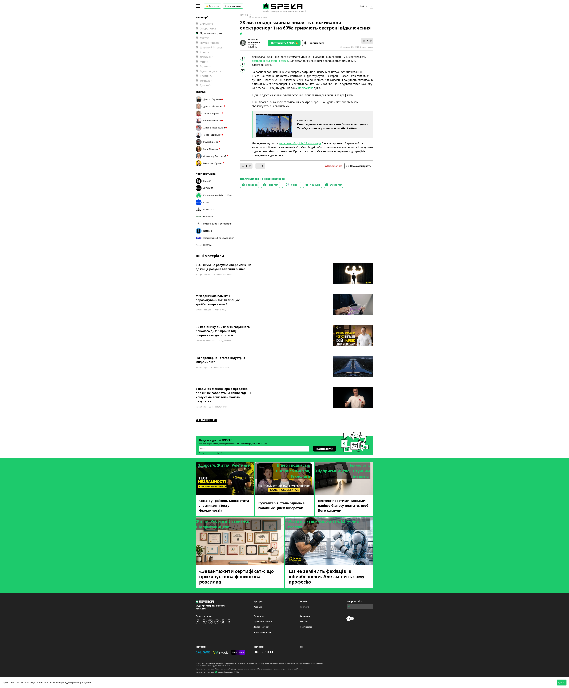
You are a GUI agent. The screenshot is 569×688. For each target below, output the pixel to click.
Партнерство (306, 626)
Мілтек (204, 38)
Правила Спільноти (263, 621)
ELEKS (206, 202)
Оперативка (208, 28)
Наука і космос (209, 42)
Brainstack (208, 209)
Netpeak (207, 230)
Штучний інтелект (212, 47)
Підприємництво (258, 17)
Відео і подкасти (210, 71)
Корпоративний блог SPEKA (217, 195)
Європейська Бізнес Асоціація (218, 237)
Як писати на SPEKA (262, 632)
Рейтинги (206, 76)
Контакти (304, 606)
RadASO (207, 181)
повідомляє (305, 88)
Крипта (204, 52)
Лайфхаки (206, 57)
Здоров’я (205, 85)
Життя (204, 61)
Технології (206, 80)
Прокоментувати (360, 166)
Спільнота (206, 23)
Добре (561, 682)
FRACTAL (207, 245)
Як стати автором (233, 6)
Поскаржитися (334, 165)
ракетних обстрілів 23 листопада (300, 143)
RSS (301, 646)
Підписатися (316, 43)
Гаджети (205, 66)
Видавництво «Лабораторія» (217, 223)
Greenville (208, 216)
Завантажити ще (206, 419)
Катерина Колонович (254, 41)
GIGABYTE (208, 188)
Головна (244, 14)
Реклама (304, 621)
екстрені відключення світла (270, 61)
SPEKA (204, 663)
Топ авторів (214, 6)
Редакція (258, 606)
